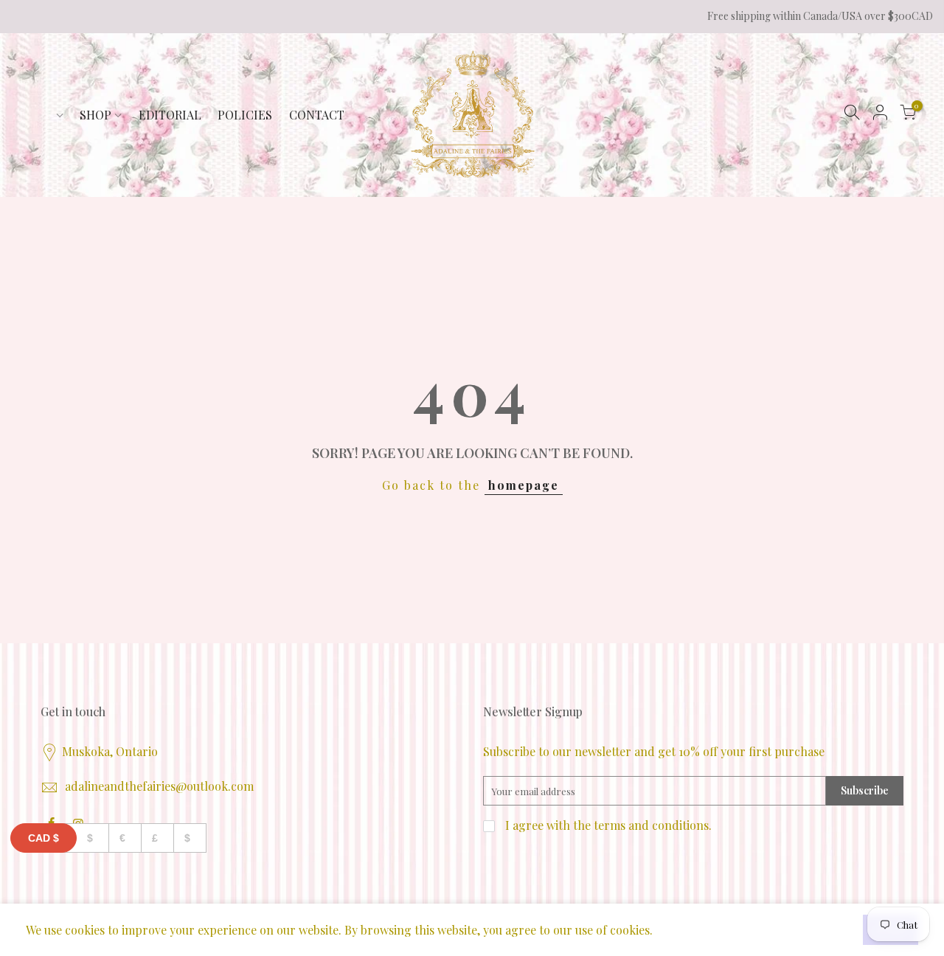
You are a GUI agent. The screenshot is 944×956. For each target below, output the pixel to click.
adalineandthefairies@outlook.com (159, 786)
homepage (523, 485)
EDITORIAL (170, 114)
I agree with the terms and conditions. (607, 825)
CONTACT (316, 114)
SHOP (95, 114)
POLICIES (245, 114)
